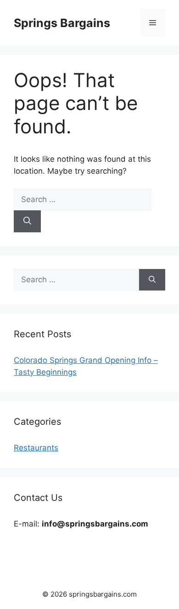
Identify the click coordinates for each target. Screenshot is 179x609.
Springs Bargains (62, 23)
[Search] (27, 221)
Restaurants (36, 447)
